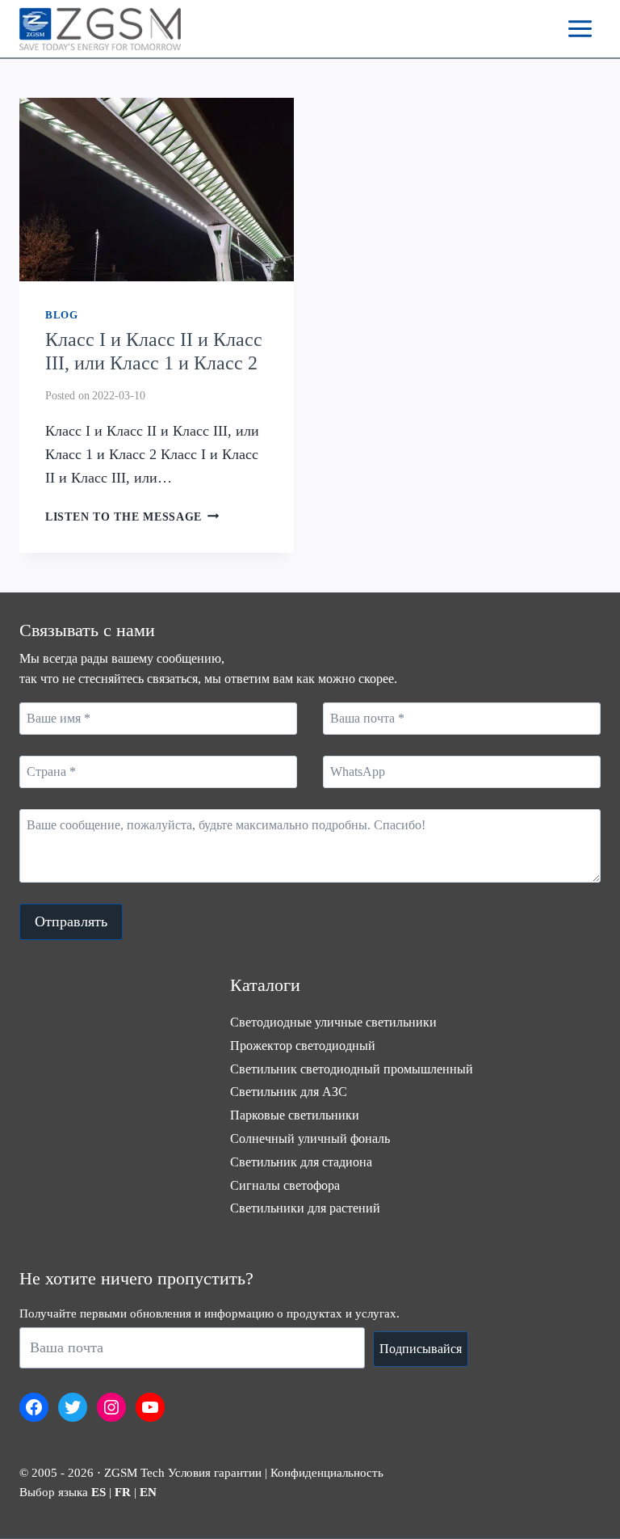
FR (123, 1492)
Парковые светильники (294, 1115)
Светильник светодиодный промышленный (351, 1069)
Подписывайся (420, 1349)
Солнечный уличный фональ (310, 1138)
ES (98, 1492)
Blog (61, 315)
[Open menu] (580, 28)
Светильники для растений (305, 1208)
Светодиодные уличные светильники (333, 1022)
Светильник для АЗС (288, 1091)
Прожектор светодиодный (302, 1045)
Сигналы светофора (285, 1185)
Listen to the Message (132, 516)
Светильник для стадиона (301, 1162)
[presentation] (156, 189)
